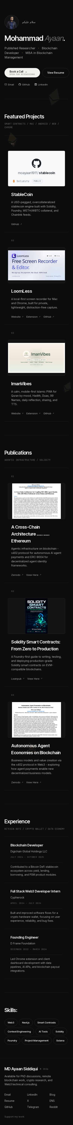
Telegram (33, 1107)
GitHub (26, 84)
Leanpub (16, 678)
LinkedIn (43, 84)
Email (11, 84)
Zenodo (15, 574)
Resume (9, 1100)
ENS (52, 1100)
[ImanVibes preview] (36, 358)
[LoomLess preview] (36, 265)
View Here (32, 574)
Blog (52, 1094)
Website (16, 316)
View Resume (55, 72)
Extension (32, 316)
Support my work (14, 1116)
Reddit (54, 1107)
